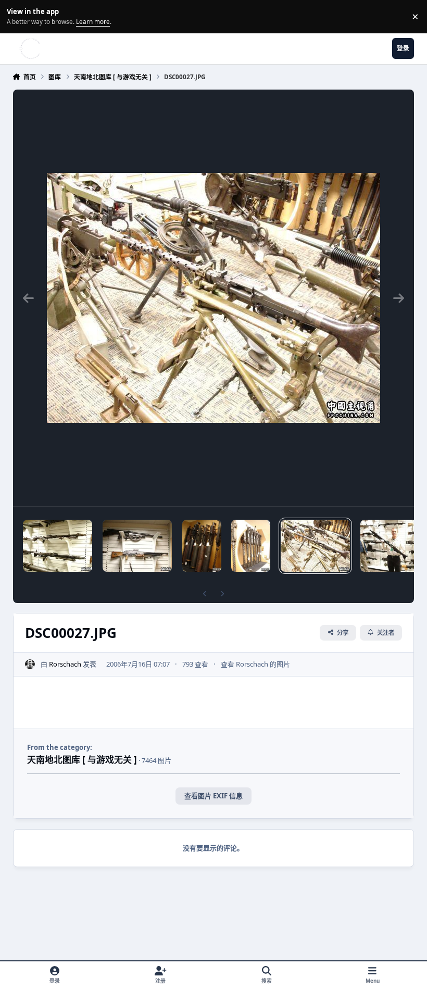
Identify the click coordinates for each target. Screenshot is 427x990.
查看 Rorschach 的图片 (255, 664)
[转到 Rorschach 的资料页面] (30, 664)
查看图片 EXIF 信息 (213, 795)
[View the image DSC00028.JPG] (250, 546)
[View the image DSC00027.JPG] (315, 546)
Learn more (18, 16)
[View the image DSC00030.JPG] (137, 546)
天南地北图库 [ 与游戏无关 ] (82, 760)
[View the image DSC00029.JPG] (201, 546)
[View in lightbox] (213, 298)
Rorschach (65, 664)
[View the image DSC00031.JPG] (57, 546)
